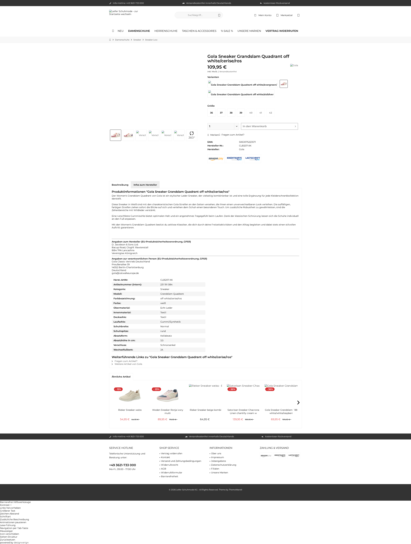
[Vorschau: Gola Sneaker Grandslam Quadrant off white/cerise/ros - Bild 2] (128, 135)
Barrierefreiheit (169, 476)
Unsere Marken (219, 472)
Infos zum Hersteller (145, 184)
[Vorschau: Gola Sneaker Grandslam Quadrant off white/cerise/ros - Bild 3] (141, 135)
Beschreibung (120, 184)
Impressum (217, 457)
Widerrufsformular (171, 472)
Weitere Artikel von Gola (128, 364)
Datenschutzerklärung (223, 464)
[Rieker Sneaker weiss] (129, 395)
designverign (21, 542)
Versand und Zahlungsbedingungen (181, 461)
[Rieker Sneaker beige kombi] (205, 395)
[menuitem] (298, 15)
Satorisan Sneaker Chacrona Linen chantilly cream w (243, 411)
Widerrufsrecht (169, 464)
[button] (205, 505)
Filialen (215, 468)
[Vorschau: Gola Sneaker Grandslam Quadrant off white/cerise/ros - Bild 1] (115, 135)
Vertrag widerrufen (171, 453)
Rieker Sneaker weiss (130, 409)
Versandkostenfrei (228, 71)
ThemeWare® (235, 489)
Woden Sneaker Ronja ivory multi (167, 411)
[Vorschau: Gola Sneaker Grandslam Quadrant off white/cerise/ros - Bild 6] (179, 135)
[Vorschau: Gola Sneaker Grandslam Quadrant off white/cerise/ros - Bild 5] (166, 135)
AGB (163, 468)
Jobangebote (218, 461)
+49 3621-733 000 (122, 465)
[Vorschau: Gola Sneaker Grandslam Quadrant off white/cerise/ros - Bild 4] (153, 135)
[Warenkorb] (298, 15)
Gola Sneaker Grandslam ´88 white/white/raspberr (281, 411)
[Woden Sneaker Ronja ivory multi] (167, 395)
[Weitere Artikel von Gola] (294, 65)
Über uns (216, 453)
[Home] (113, 31)
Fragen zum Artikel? (232, 134)
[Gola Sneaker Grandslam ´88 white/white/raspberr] (281, 395)
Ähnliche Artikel (121, 376)
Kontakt (165, 457)
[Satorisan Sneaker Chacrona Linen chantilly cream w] (243, 395)
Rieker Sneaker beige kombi (205, 409)
